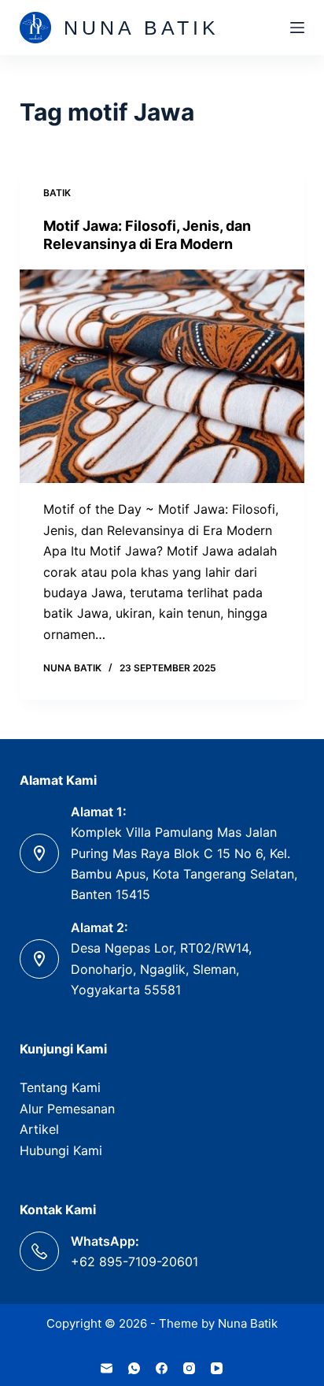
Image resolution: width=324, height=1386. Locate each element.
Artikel (39, 1129)
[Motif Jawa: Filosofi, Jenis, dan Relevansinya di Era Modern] (162, 376)
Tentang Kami (60, 1087)
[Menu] (297, 27)
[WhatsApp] (134, 1368)
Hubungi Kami (61, 1150)
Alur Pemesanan (67, 1109)
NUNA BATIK (141, 28)
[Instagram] (189, 1368)
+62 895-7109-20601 (134, 1261)
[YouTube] (217, 1368)
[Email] (106, 1368)
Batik (57, 193)
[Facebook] (162, 1368)
